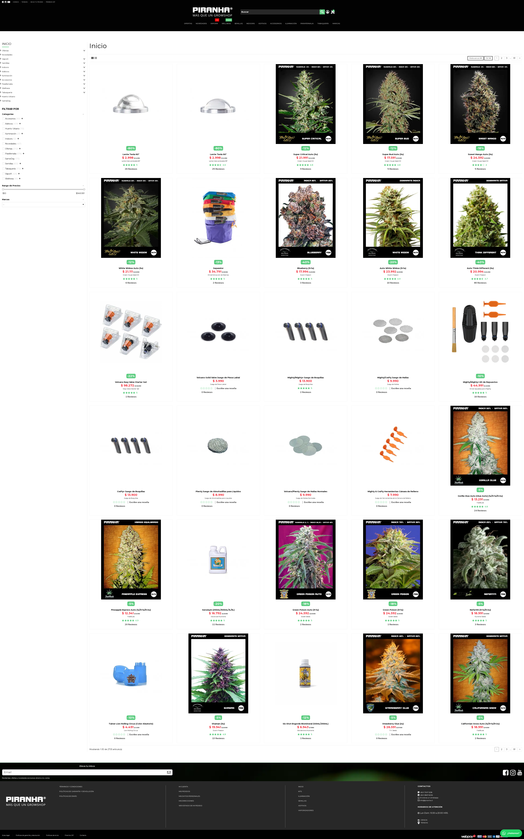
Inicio (6, 44)
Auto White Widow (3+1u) (393, 268)
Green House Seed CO (306, 161)
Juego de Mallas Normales (305, 498)
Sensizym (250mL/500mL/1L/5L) (218, 610)
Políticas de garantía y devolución (28, 835)
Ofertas (5, 51)
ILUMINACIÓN (304, 796)
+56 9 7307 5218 (426, 792)
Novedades (7, 55)
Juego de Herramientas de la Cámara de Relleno (393, 498)
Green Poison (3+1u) (393, 610)
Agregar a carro (132, 146)
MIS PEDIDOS (184, 791)
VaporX (5, 59)
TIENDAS (25, 2)
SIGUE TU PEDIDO (36, 2)
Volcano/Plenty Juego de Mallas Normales (305, 491)
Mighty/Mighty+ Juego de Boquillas (306, 377)
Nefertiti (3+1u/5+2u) (480, 610)
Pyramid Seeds (480, 617)
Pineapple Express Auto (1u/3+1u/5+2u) (131, 610)
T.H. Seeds (393, 730)
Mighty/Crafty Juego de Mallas (393, 377)
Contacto (83, 835)
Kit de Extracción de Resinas (218, 275)
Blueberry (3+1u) (305, 268)
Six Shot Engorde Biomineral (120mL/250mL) (305, 724)
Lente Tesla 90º (218, 154)
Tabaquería (7, 92)
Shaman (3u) (218, 724)
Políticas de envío (52, 835)
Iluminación (7, 76)
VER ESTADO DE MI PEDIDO (190, 806)
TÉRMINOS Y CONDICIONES (70, 787)
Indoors (5, 67)
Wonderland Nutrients (305, 730)
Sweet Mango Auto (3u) (480, 154)
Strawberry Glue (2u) (393, 724)
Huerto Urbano (8, 97)
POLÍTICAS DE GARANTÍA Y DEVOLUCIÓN (76, 791)
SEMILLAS (302, 801)
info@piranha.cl (426, 800)
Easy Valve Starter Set (131, 389)
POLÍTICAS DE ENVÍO (68, 796)
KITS (300, 791)
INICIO (300, 787)
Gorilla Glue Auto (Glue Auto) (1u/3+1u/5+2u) (480, 496)
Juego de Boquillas (306, 384)
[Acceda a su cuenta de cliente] (327, 12)
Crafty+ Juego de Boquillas (131, 491)
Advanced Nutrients (218, 617)
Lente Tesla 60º (131, 154)
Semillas (5, 63)
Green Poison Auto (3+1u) (306, 610)
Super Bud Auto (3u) (393, 154)
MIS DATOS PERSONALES (189, 796)
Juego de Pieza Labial (218, 384)
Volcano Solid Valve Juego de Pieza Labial (218, 377)
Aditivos (5, 72)
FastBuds (480, 503)
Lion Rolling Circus (131, 730)
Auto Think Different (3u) (480, 268)
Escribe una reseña (226, 388)
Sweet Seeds (305, 617)
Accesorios (7, 80)
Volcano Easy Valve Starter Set (131, 382)
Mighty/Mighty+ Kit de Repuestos (480, 382)
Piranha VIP (69, 835)
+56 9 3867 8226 (426, 795)
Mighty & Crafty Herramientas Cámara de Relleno (393, 491)
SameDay (6, 101)
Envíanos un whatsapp (429, 798)
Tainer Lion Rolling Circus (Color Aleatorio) (131, 724)
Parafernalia (7, 84)
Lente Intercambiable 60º (131, 161)
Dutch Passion (305, 275)
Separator (218, 268)
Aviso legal (6, 835)
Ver (480, 486)
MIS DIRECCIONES (186, 801)
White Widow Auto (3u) (131, 268)
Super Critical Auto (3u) (305, 154)
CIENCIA (16, 2)
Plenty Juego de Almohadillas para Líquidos (218, 491)
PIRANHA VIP (50, 2)
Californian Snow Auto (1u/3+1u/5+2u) (480, 724)
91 (514, 58)
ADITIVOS (302, 806)
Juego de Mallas (393, 384)
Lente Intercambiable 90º (218, 161)
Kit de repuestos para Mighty (480, 389)
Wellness (6, 88)
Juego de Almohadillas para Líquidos (218, 498)
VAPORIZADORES (305, 810)
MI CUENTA (183, 787)
